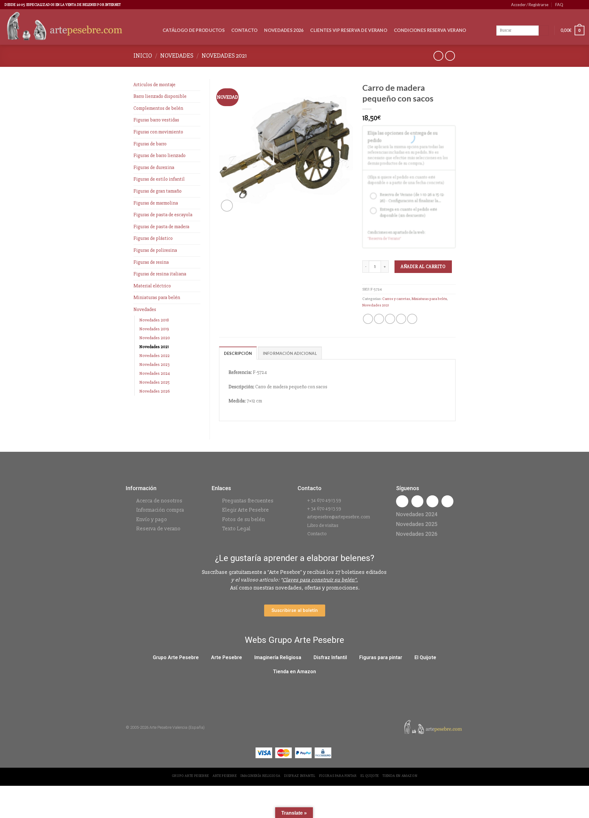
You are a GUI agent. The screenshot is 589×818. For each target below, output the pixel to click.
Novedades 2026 (283, 30)
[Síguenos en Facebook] (570, 4)
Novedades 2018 (154, 320)
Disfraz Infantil (330, 657)
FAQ (559, 4)
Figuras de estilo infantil (159, 179)
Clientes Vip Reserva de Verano (348, 30)
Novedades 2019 (154, 329)
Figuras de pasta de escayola (162, 215)
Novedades (176, 56)
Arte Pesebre (226, 657)
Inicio (142, 56)
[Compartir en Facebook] (368, 319)
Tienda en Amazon (294, 671)
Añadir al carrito (423, 266)
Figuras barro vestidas (156, 120)
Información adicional (290, 353)
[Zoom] (227, 206)
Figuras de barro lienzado (159, 155)
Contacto (244, 30)
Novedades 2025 (154, 382)
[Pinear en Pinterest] (401, 319)
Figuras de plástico (153, 238)
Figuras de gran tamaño (157, 191)
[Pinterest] (447, 501)
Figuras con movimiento (158, 132)
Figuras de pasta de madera (161, 227)
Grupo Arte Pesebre (176, 657)
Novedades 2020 (154, 337)
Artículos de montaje (154, 85)
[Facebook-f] (402, 501)
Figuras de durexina (153, 167)
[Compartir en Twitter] (379, 319)
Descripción (238, 353)
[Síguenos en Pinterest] (575, 4)
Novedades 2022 (154, 355)
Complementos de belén (158, 108)
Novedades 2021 (224, 56)
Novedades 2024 (154, 373)
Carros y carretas (396, 298)
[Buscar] (544, 30)
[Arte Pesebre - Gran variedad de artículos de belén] (79, 27)
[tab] (238, 353)
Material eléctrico (152, 286)
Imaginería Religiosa (277, 657)
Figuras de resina (151, 262)
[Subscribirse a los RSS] (581, 4)
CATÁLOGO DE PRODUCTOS (194, 30)
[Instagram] (417, 501)
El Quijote (425, 657)
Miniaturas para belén (156, 297)
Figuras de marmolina (155, 203)
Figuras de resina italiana (159, 274)
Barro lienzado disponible (160, 96)
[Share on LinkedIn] (412, 319)
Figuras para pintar (380, 657)
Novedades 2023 (154, 364)
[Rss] (432, 501)
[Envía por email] (390, 319)
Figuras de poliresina (155, 250)
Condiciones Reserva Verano (430, 30)
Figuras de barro (150, 144)
